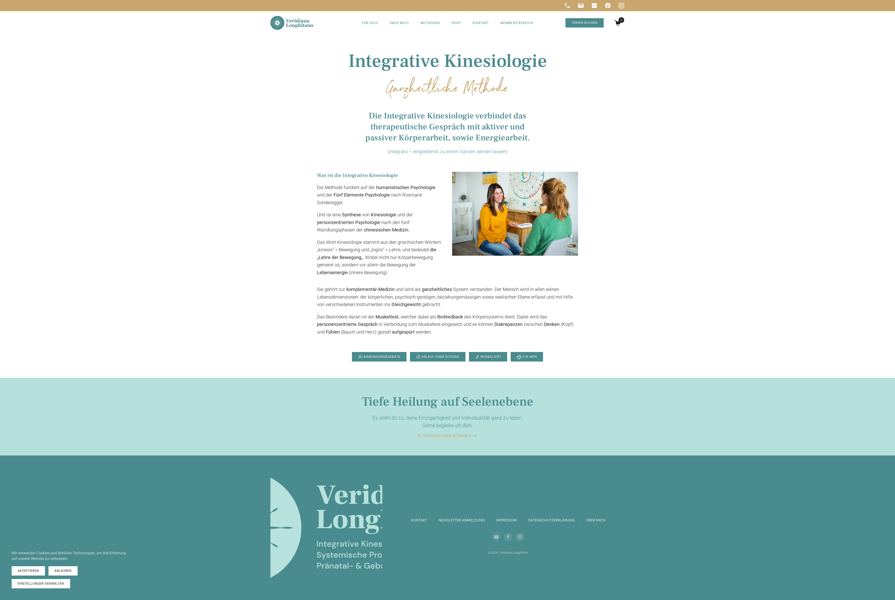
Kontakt (481, 23)
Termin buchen (584, 23)
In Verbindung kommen (444, 435)
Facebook (608, 5)
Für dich (370, 23)
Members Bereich (516, 23)
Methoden (430, 23)
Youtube (594, 5)
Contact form (581, 5)
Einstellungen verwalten (41, 584)
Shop (456, 23)
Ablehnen (63, 571)
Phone (567, 5)
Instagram (621, 5)
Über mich (399, 23)
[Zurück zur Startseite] (291, 23)
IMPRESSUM (506, 520)
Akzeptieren (28, 571)
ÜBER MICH (596, 520)
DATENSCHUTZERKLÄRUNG (551, 520)
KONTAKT (419, 520)
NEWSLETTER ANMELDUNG (461, 520)
